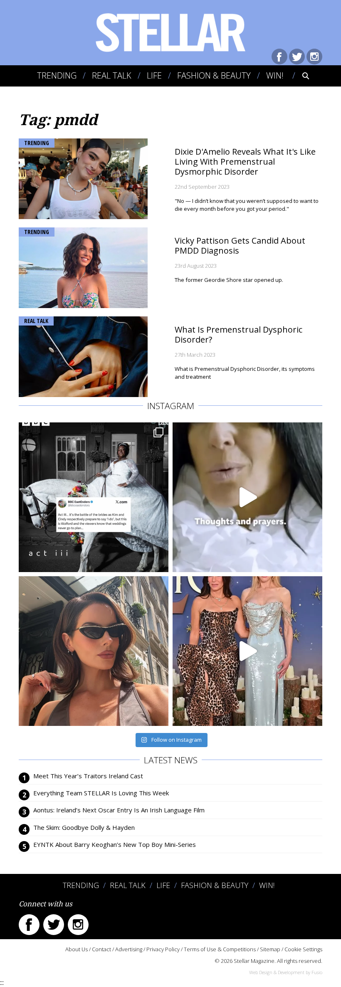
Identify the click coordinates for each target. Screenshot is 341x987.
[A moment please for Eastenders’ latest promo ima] (93, 497)
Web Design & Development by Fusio (285, 972)
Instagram (314, 56)
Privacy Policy (163, 949)
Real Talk (111, 75)
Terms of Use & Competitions (220, 949)
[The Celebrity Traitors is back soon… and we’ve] (247, 497)
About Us (76, 949)
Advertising (128, 949)
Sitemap (270, 949)
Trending (57, 75)
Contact (101, 949)
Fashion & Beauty (214, 75)
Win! (275, 75)
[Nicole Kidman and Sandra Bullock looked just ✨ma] (247, 651)
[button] (300, 75)
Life (154, 75)
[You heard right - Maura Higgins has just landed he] (93, 651)
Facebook (279, 56)
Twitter (297, 56)
